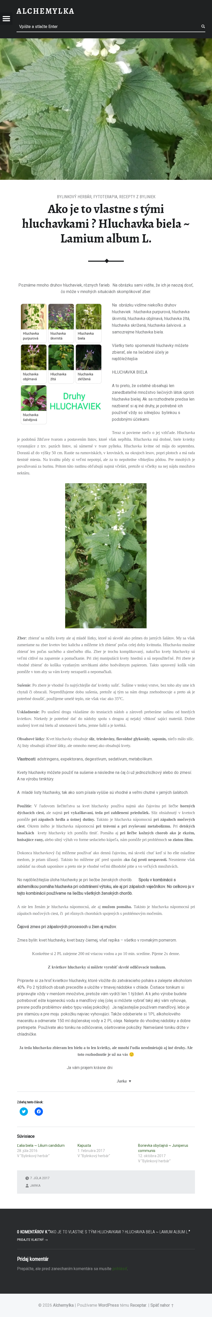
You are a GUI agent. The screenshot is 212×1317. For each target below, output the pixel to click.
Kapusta (84, 1145)
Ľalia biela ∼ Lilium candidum (41, 1145)
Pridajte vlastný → (32, 1240)
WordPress (108, 1305)
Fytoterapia (105, 196)
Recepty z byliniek (137, 196)
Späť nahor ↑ (162, 1305)
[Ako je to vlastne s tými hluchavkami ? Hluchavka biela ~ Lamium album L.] (106, 41)
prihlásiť (119, 1268)
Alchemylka (63, 1305)
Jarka (35, 1185)
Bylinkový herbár (74, 196)
